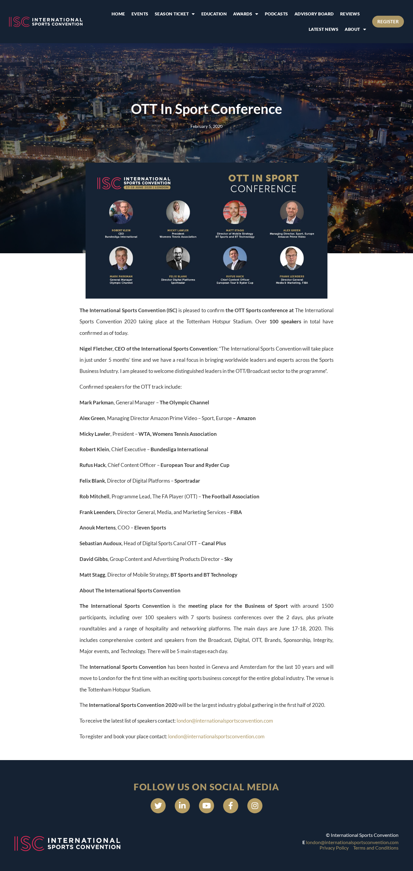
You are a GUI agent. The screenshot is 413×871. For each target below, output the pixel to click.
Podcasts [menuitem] (276, 13)
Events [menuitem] (140, 13)
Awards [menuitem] (242, 13)
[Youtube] (206, 805)
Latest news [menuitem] (324, 29)
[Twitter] (158, 805)
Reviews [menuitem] (350, 13)
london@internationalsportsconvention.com (225, 720)
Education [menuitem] (214, 13)
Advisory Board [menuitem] (314, 13)
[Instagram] (254, 805)
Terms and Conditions (375, 847)
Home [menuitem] (118, 13)
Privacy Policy (334, 847)
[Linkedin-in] (182, 805)
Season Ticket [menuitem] (172, 13)
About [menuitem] (352, 29)
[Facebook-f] (230, 805)
